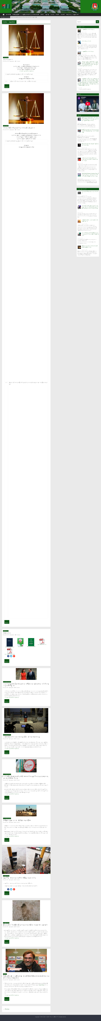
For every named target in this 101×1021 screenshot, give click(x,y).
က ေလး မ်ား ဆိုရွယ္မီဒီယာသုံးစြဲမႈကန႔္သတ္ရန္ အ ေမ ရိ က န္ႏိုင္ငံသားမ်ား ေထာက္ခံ (90, 234)
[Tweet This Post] (11, 655)
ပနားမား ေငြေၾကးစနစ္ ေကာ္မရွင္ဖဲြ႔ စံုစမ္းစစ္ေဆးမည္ (21, 737)
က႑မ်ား (51, 14)
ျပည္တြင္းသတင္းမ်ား (25, 14)
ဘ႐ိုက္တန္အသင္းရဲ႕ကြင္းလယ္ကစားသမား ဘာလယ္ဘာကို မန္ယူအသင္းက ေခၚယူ (90, 159)
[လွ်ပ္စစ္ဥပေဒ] (26, 25)
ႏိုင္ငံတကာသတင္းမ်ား (35, 14)
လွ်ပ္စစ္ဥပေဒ (8, 59)
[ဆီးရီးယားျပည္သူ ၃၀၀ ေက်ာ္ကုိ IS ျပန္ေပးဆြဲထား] (26, 805)
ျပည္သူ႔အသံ (75, 14)
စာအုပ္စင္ (68, 14)
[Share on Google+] (14, 655)
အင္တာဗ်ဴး (62, 14)
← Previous (6, 1009)
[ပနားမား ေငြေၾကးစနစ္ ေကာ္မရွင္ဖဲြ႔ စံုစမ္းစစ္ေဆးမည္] (26, 709)
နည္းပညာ (47, 14)
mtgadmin (12, 61)
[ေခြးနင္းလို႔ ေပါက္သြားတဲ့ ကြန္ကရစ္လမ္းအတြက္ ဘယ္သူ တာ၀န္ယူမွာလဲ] (26, 901)
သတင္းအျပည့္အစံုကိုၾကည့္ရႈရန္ (26, 71)
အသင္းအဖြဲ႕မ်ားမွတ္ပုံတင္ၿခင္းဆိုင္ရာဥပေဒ (19, 128)
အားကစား (41, 14)
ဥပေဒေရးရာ (6, 57)
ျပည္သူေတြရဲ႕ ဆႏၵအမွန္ (87, 51)
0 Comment (18, 61)
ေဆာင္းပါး (57, 14)
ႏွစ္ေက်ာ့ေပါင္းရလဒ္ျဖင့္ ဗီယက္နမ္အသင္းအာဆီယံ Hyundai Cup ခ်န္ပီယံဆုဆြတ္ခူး (90, 131)
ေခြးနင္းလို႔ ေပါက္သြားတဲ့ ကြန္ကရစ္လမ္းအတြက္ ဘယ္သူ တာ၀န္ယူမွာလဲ (25, 925)
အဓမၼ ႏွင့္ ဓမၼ (86, 41)
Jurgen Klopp (41, 984)
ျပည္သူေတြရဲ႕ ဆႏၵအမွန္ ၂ (88, 29)
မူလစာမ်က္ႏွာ (8, 14)
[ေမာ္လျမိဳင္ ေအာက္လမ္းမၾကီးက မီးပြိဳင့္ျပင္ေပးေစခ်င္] (26, 847)
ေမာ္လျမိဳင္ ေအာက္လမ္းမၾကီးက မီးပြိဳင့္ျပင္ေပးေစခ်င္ (19, 878)
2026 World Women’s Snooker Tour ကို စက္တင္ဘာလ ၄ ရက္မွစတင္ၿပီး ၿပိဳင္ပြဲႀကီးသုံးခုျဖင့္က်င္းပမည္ (90, 175)
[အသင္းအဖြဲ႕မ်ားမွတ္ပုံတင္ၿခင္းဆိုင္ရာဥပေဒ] (26, 94)
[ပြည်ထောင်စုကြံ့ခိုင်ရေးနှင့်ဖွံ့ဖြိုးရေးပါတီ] (6, 4)
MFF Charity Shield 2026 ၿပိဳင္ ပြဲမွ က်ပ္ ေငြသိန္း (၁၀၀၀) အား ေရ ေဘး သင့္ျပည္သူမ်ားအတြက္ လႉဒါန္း (90, 119)
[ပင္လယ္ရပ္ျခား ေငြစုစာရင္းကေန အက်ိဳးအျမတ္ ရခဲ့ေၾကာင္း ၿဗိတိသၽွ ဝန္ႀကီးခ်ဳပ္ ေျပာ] (26, 669)
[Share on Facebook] (8, 655)
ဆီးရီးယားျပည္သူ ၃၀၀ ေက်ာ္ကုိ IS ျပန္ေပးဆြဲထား (17, 820)
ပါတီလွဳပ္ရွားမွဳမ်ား (15, 14)
